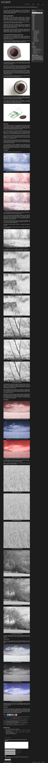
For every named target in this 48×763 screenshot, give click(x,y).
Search (33, 4)
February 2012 (36, 40)
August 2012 (36, 33)
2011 (33, 42)
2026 (33, 16)
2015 (33, 25)
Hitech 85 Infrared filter (13, 720)
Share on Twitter (10, 715)
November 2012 (36, 31)
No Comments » (16, 721)
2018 (33, 22)
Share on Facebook (8, 715)
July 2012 (35, 34)
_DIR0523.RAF (8, 438)
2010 (33, 43)
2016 (33, 24)
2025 (33, 17)
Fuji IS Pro (7, 720)
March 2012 (36, 39)
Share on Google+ (12, 715)
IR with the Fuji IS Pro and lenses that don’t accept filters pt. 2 (21, 7)
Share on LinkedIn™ (14, 715)
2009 (33, 44)
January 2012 (36, 41)
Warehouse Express (16, 40)
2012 (33, 29)
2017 (33, 23)
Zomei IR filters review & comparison (12, 729)
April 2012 (35, 38)
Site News (35, 53)
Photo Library (27, 4)
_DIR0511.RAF (7, 210)
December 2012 (36, 30)
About (39, 762)
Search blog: (34, 11)
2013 (33, 28)
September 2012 (36, 32)
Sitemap (43, 762)
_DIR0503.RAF (8, 171)
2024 (33, 18)
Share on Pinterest (16, 715)
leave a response (9, 724)
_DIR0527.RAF (7, 458)
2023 (33, 19)
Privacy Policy (34, 762)
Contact (38, 4)
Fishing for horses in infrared (11, 733)
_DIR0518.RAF (8, 419)
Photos (34, 51)
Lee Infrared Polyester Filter (22, 720)
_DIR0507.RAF (7, 191)
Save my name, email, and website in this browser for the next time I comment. (16, 757)
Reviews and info (10, 721)
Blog (43, 4)
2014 (33, 27)
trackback (15, 724)
